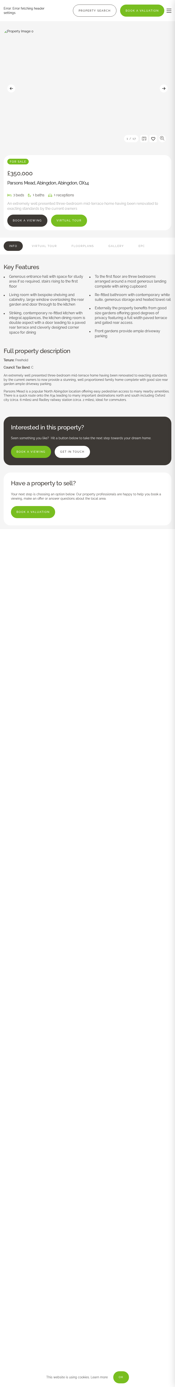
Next (164, 88)
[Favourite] (153, 138)
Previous (11, 88)
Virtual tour (69, 220)
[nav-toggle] (169, 10)
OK (121, 1377)
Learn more (99, 1377)
